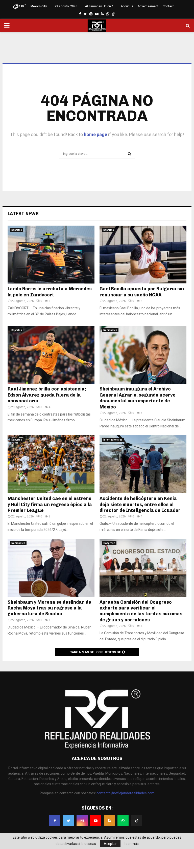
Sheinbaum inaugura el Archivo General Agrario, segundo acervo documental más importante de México (138, 397)
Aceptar (110, 844)
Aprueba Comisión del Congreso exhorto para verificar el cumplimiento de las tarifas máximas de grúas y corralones (141, 611)
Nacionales (110, 330)
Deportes (16, 230)
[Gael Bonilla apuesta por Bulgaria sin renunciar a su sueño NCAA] (143, 255)
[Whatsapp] (123, 820)
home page (95, 134)
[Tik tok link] (113, 14)
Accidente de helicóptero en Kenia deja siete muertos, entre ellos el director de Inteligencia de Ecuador (140, 504)
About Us (127, 6)
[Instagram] (82, 820)
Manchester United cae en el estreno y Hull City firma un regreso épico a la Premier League (50, 504)
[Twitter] (68, 820)
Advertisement (148, 6)
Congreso (109, 543)
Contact (168, 6)
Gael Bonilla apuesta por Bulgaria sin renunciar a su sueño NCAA (142, 291)
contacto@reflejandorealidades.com (125, 793)
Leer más (131, 843)
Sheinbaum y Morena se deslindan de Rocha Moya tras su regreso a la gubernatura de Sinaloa (49, 608)
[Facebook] (54, 820)
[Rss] (109, 820)
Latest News (23, 213)
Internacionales (113, 439)
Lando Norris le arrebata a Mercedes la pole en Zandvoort (50, 291)
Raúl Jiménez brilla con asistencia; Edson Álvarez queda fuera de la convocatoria (47, 395)
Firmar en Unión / (100, 6)
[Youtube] (95, 820)
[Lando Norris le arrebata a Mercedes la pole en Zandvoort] (51, 255)
